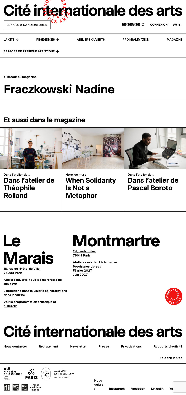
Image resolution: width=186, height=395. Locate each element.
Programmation (135, 39)
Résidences (47, 40)
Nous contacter (15, 346)
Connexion (158, 24)
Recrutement (48, 346)
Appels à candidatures (27, 25)
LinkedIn (157, 388)
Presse (104, 346)
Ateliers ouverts (91, 39)
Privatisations (131, 346)
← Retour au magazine (20, 77)
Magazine (174, 39)
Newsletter (78, 346)
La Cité (11, 40)
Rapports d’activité (168, 346)
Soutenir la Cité (170, 358)
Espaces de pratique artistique (31, 51)
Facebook (137, 388)
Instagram (117, 388)
